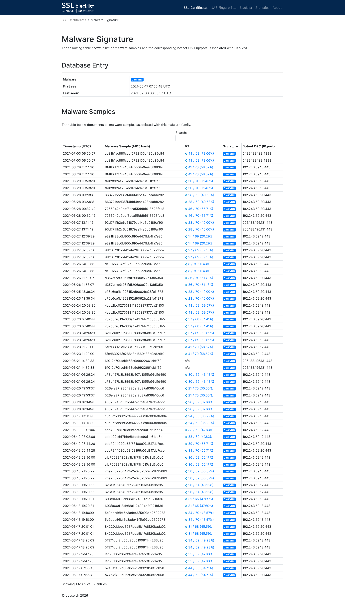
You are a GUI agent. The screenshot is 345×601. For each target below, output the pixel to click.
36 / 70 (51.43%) (200, 278)
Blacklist (246, 8)
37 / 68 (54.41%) (200, 319)
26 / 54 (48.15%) (200, 485)
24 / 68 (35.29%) (201, 416)
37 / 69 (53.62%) (201, 333)
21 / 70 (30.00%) (200, 388)
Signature (230, 146)
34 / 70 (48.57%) (201, 513)
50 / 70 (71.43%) (200, 181)
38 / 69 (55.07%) (201, 471)
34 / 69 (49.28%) (201, 540)
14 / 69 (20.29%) (201, 236)
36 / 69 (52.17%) (200, 457)
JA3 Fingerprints (223, 8)
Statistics (262, 8)
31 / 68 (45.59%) (201, 526)
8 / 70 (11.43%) (199, 264)
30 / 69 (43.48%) (201, 374)
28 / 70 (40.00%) (201, 223)
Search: (181, 133)
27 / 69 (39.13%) (200, 250)
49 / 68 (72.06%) (201, 153)
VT (187, 146)
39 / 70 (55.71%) (200, 444)
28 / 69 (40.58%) (201, 195)
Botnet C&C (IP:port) (259, 146)
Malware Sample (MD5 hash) (127, 146)
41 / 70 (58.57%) (200, 167)
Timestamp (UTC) (77, 146)
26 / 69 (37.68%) (201, 402)
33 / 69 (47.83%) (201, 430)
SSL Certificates (196, 8)
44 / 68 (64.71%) (200, 568)
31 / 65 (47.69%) (200, 499)
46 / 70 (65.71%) (200, 209)
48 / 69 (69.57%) (201, 305)
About (277, 8)
